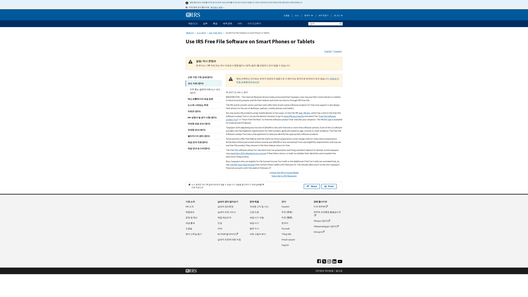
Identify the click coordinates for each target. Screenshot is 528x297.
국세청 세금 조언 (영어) (199, 123)
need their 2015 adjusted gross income (248, 153)
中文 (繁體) (287, 217)
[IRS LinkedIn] (334, 261)
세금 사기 (254, 223)
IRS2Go (306, 113)
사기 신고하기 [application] (254, 23)
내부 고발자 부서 (258, 234)
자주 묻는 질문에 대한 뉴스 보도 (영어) (205, 91)
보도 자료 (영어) (215, 33)
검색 (340, 23)
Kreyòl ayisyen (288, 239)
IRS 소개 (190, 206)
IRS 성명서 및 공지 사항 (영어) (202, 117)
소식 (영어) (201, 33)
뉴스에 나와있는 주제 (198, 105)
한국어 (307, 15)
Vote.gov (318, 231)
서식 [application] (240, 23)
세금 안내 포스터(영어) (199, 148)
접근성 (339, 271)
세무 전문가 (323, 15)
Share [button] (314, 186)
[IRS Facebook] (319, 261)
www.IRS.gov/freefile (294, 116)
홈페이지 (190, 33)
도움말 (286, 15)
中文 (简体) (287, 212)
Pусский (285, 228)
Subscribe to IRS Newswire (284, 175)
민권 (220, 223)
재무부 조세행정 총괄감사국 (327, 212)
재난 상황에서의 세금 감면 (200, 98)
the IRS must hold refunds (242, 164)
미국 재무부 (319, 206)
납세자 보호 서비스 (227, 212)
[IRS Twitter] (324, 261)
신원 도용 (254, 212)
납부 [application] (205, 23)
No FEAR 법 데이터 (226, 234)
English (328, 51)
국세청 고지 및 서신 (259, 206)
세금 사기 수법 (257, 217)
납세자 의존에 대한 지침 (229, 239)
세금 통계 (190, 223)
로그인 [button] (337, 15)
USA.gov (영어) (321, 220)
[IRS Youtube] (340, 261)
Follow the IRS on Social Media (284, 172)
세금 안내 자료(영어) (198, 142)
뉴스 (297, 15)
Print (331, 186)
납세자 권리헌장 (225, 206)
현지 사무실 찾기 (194, 234)
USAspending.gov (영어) (325, 226)
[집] (193, 13)
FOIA (220, 228)
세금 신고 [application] (193, 23)
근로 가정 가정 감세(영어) (200, 77)
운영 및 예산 (191, 217)
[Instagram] (329, 261)
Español (338, 51)
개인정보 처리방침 (324, 271)
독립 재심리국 (224, 217)
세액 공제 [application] (227, 23)
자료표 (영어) (194, 111)
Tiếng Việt (286, 234)
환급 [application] (215, 23)
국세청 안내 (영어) (197, 129)
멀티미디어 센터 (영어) (199, 136)
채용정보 (190, 212)
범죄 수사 (254, 228)
